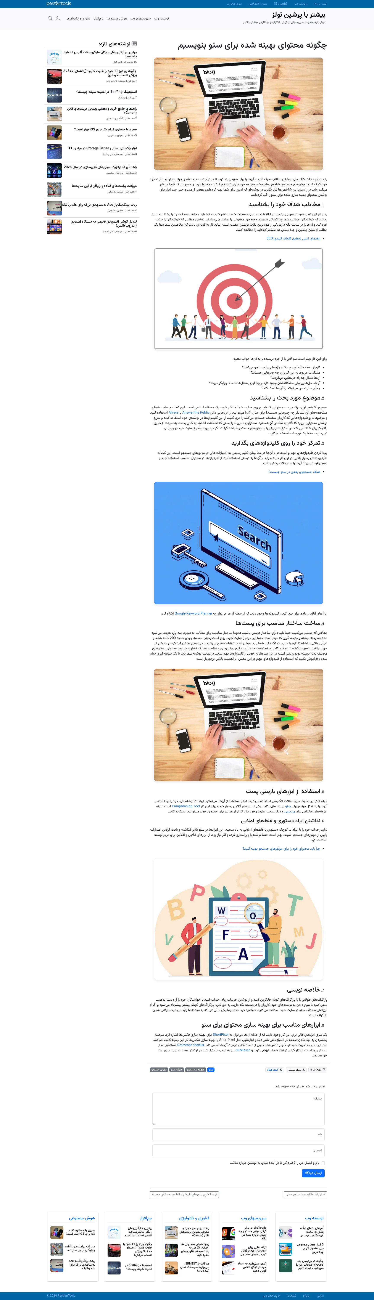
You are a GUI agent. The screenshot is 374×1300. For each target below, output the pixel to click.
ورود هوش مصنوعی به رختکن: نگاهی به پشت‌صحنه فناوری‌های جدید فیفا (195, 1250)
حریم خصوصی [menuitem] (271, 1296)
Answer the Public (196, 413)
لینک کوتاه (272, 1070)
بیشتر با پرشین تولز (299, 15)
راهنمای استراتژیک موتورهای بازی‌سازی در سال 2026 (100, 167)
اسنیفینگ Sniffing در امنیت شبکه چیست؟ (106, 92)
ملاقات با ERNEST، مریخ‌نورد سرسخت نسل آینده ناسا (194, 1267)
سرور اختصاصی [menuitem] (258, 4)
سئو (288, 806)
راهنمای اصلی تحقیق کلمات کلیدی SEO (293, 238)
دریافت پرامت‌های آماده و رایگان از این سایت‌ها (104, 186)
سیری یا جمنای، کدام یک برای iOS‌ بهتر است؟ (105, 129)
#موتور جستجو (159, 1070)
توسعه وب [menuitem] (161, 18)
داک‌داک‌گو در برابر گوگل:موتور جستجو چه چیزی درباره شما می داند (252, 1233)
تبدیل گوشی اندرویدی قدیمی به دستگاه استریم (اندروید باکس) (104, 224)
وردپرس (289, 811)
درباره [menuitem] (306, 1296)
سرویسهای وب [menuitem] (141, 18)
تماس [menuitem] (320, 1296)
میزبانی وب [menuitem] (301, 4)
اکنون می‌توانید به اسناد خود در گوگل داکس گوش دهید (252, 1267)
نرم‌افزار (146, 1218)
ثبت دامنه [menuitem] (320, 4)
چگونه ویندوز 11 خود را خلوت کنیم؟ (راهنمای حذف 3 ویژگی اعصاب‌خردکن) (100, 73)
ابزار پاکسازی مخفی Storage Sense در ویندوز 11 (102, 148)
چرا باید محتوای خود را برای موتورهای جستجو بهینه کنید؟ (281, 849)
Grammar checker (190, 1045)
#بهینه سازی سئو (196, 1070)
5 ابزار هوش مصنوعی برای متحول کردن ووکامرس (310, 1248)
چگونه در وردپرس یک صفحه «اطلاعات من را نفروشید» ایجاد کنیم (310, 1265)
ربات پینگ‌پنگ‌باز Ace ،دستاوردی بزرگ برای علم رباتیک (99, 205)
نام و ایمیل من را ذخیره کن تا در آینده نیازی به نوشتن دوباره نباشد (274, 1163)
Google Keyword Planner (193, 613)
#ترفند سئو (176, 1070)
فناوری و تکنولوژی (194, 1218)
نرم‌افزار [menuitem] (98, 18)
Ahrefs (174, 413)
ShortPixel (220, 1035)
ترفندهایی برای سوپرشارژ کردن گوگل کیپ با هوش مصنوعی (253, 1251)
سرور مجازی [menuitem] (234, 4)
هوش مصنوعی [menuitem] (117, 18)
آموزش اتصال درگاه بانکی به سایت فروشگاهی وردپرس (312, 1232)
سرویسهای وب (253, 1218)
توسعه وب (314, 1218)
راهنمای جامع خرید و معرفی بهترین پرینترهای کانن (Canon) (102, 111)
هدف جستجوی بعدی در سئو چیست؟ (294, 472)
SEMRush (242, 1050)
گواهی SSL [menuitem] (280, 4)
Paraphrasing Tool (186, 806)
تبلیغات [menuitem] (291, 1296)
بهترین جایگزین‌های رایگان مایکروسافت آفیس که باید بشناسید (100, 54)
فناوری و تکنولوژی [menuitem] (78, 18)
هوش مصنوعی (82, 1218)
